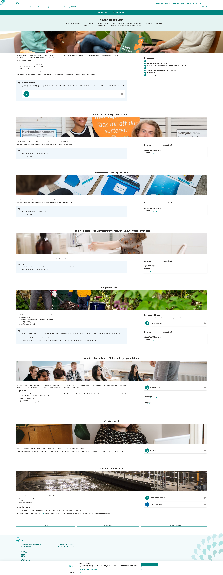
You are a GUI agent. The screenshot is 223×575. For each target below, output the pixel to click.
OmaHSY (183, 3)
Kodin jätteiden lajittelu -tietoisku (156, 61)
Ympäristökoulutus (120, 12)
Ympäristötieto (72, 7)
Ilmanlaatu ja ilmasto (48, 7)
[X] (61, 546)
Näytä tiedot (81, 572)
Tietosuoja (23, 559)
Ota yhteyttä (24, 552)
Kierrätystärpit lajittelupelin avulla (157, 63)
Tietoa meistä (61, 7)
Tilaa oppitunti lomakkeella (150, 397)
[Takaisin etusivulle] (17, 2)
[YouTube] (64, 546)
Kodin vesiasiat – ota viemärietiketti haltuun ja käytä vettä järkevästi (166, 65)
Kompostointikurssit (153, 68)
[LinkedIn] (67, 546)
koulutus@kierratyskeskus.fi (150, 153)
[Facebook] (58, 546)
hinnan (43, 513)
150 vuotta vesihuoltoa (192, 3)
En (206, 3)
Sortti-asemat (159, 3)
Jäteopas (167, 3)
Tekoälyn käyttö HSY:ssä (26, 560)
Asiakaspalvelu (175, 3)
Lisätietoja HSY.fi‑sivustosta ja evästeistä (88, 569)
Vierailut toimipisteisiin (154, 75)
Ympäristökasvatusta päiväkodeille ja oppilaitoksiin (161, 70)
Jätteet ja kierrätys (21, 7)
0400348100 (147, 404)
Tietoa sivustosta (24, 556)
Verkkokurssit (151, 72)
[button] (45, 525)
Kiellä (150, 567)
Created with (20, 530)
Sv (203, 3)
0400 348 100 (147, 154)
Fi (200, 3)
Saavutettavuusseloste (26, 558)
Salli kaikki (150, 564)
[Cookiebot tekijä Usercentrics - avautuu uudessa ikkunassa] (71, 573)
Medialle (22, 555)
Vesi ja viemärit (34, 7)
